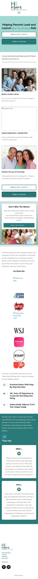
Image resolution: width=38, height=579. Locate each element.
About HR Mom (6, 552)
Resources (5, 558)
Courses (4, 554)
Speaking (4, 556)
